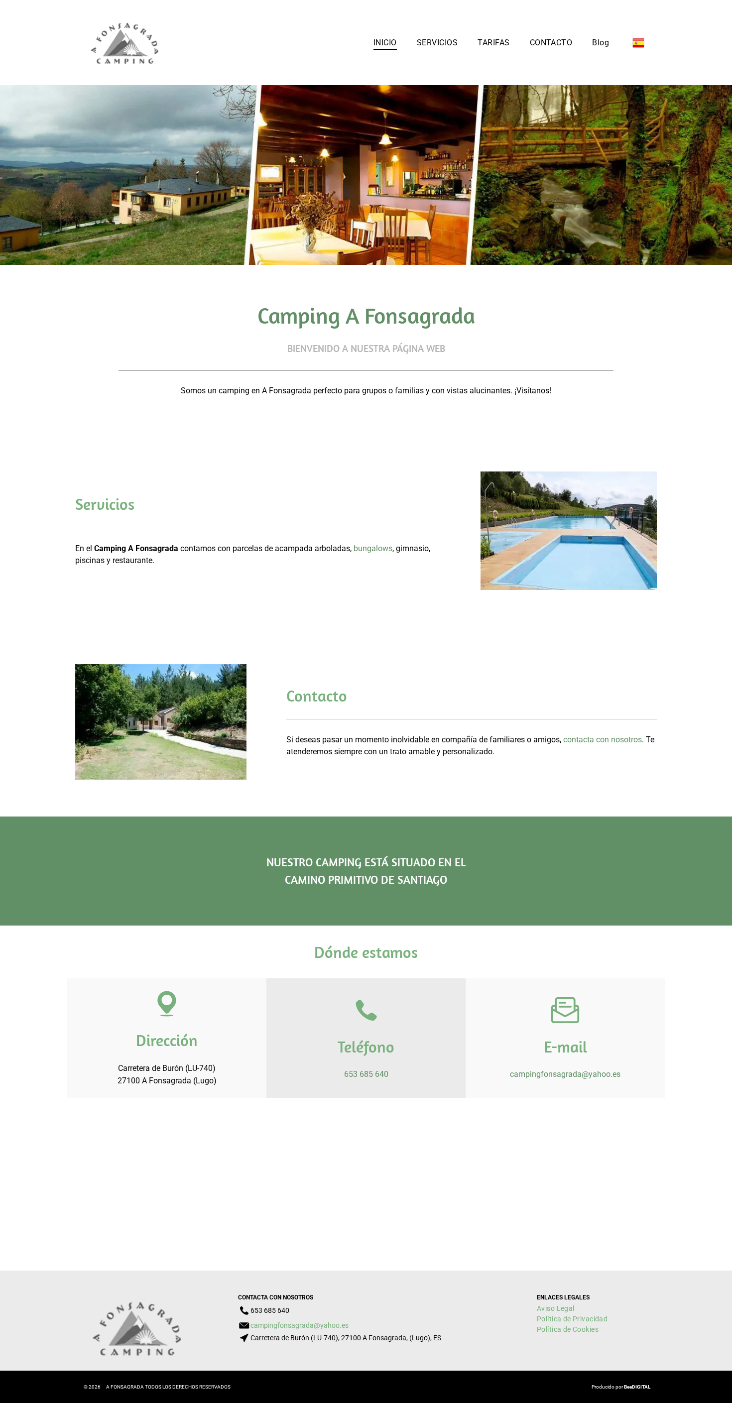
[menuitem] (385, 42)
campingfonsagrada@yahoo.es (565, 1074)
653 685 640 (366, 1074)
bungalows (373, 548)
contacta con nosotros (602, 739)
